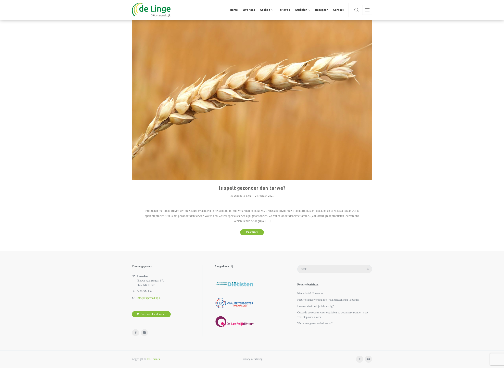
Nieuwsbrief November (310, 293)
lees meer (252, 232)
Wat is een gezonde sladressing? (315, 323)
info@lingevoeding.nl (149, 297)
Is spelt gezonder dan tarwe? (252, 188)
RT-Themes (153, 359)
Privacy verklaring (252, 359)
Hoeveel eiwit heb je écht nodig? (315, 306)
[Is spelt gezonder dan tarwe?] (252, 100)
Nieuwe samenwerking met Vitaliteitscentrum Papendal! (328, 299)
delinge (238, 195)
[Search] (356, 10)
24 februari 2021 (264, 195)
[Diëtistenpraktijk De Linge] (151, 10)
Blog (248, 195)
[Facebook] (135, 332)
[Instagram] (144, 332)
